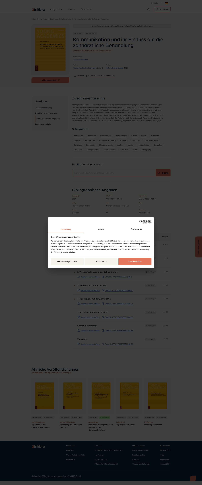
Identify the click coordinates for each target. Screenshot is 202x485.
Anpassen (100, 261)
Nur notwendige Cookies (67, 261)
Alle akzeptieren (135, 261)
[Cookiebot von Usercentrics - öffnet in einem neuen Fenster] (141, 221)
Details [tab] (101, 229)
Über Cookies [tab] (136, 229)
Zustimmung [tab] (65, 229)
